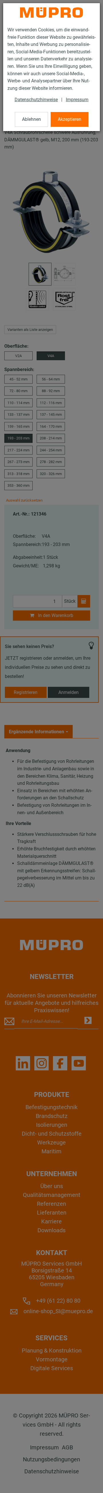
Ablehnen (31, 119)
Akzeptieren (69, 119)
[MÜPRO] (51, 12)
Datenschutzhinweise (36, 99)
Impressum (77, 99)
